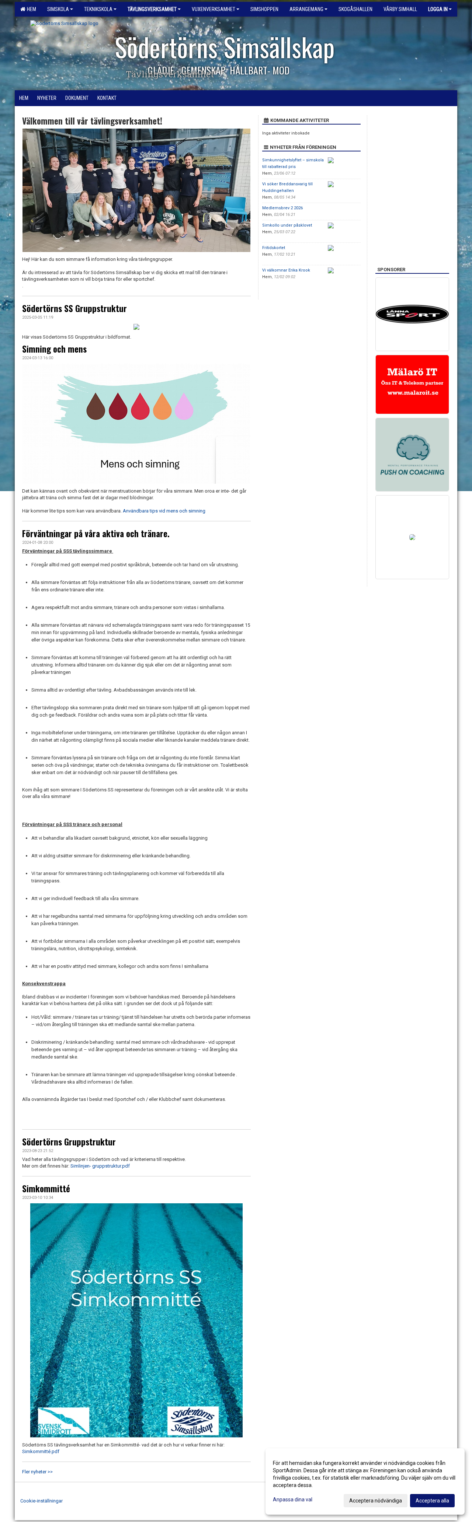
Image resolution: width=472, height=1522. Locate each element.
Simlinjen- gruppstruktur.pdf (99, 1166)
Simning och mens (54, 349)
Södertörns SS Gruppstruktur (74, 308)
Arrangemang (306, 9)
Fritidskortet (273, 247)
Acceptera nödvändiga (375, 1501)
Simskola (58, 9)
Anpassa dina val (292, 1499)
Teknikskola (98, 9)
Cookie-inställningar (41, 1501)
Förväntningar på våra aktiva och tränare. (96, 533)
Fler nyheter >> (37, 1471)
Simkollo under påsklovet (287, 225)
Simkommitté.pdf (40, 1451)
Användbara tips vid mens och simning (164, 511)
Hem (30, 9)
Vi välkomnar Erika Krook (286, 270)
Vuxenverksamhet (213, 9)
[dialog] (365, 1481)
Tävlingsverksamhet (152, 9)
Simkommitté (46, 1188)
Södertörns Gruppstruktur (69, 1142)
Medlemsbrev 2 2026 (282, 208)
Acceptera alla (432, 1501)
